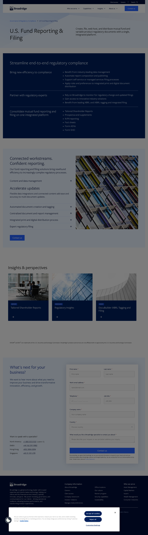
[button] (8, 520)
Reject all (93, 519)
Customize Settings (93, 525)
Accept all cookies (93, 513)
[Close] (115, 512)
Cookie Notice (24, 521)
